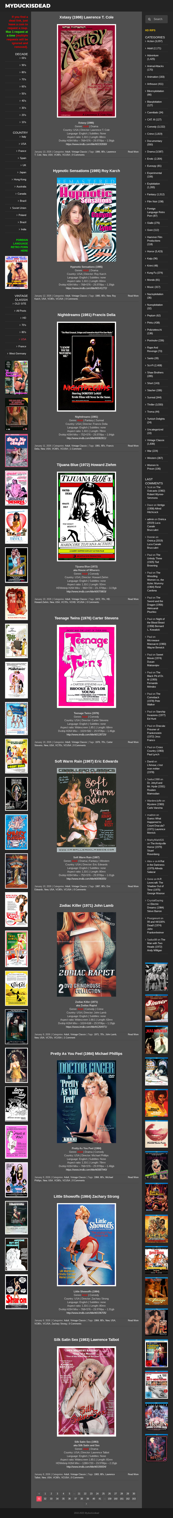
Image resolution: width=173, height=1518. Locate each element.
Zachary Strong (59, 1323)
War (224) (152, 450)
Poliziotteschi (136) (154, 331)
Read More (133, 151)
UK (24, 165)
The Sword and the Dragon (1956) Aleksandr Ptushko (155, 604)
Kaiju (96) (152, 258)
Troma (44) (153, 411)
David (150, 761)
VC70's (64, 602)
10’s (24, 122)
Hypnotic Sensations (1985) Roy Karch (86, 171)
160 (115, 1498)
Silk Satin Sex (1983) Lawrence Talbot (86, 1339)
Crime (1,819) (154, 133)
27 (115, 1493)
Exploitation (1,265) (153, 185)
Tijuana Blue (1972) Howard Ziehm (86, 465)
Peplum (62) (154, 315)
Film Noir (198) (155, 201)
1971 (96, 1034)
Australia (21, 186)
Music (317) (153, 287)
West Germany (17, 353)
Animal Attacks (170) (155, 68)
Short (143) (153, 383)
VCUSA (66, 155)
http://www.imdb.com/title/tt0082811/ (86, 438)
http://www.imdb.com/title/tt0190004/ (86, 1466)
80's (103, 151)
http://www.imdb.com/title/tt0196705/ (86, 1312)
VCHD (72, 602)
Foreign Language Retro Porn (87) (156, 212)
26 (109, 1493)
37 (75, 1498)
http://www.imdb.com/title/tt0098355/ (86, 878)
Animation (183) (156, 76)
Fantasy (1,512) (156, 194)
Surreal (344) (154, 397)
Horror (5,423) (155, 251)
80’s (24, 72)
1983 (96, 1474)
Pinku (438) (153, 322)
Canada (22, 193)
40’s (24, 100)
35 (63, 1498)
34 (57, 1498)
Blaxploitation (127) (154, 103)
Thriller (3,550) (155, 404)
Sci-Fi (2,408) (154, 365)
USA (50, 155)
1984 (96, 1177)
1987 (97, 886)
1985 (97, 296)
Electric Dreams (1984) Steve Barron (155, 908)
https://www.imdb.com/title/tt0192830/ (86, 144)
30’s (24, 107)
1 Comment (75, 449)
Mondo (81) (153, 279)
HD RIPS (150, 30)
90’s (24, 65)
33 (51, 1498)
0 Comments (78, 155)
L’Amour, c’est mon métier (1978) (155, 769)
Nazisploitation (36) (155, 296)
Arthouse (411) (155, 83)
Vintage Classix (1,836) (155, 442)
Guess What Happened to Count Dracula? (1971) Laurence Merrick (156, 825)
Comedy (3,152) (156, 126)
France (22, 150)
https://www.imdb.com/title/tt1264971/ (86, 1026)
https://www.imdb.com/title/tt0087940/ (86, 1169)
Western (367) (155, 458)
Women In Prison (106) (154, 467)
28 (121, 1493)
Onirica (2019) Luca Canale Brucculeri (155, 544)
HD (108, 599)
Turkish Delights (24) (156, 420)
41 (100, 1498)
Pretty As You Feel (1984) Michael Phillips (86, 1053)
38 (81, 1498)
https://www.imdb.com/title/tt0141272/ (86, 288)
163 (134, 1498)
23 (91, 1493)
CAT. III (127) (154, 119)
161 (121, 1498)
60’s (24, 86)
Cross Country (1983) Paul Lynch (155, 751)
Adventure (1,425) (152, 57)
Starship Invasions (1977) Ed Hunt (156, 715)
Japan (22, 172)
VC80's (57, 155)
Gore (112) (153, 230)
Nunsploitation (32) (155, 306)
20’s (24, 114)
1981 (97, 445)
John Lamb (110, 1034)
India (23, 229)
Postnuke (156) (155, 340)
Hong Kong (20, 179)
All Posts (21, 310)
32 (45, 1498)
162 (128, 1498)
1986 (97, 151)
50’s (24, 93)
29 (128, 1493)
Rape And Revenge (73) (154, 349)
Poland (22, 215)
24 (97, 1493)
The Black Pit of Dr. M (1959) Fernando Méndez (155, 679)
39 (87, 1498)
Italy (24, 136)
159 (109, 1498)
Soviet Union (19, 207)
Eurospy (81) (154, 165)
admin (150, 519)
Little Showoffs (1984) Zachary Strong (86, 1196)
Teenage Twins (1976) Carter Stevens (86, 618)
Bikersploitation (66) (155, 93)
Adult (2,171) (154, 48)
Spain (23, 158)
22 (85, 1493)
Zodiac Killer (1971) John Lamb (86, 905)
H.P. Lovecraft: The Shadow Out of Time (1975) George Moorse (156, 886)
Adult (67, 151)
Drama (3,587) (155, 151)
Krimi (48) (152, 265)
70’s (24, 79)
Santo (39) (153, 358)
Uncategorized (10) (155, 431)
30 (134, 1493)
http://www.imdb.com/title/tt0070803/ (86, 591)
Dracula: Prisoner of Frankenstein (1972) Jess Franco (156, 733)
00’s (24, 57)
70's (103, 599)
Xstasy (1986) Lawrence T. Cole (86, 17)
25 (103, 1493)
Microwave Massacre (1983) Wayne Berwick (156, 644)
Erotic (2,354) (154, 158)
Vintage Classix (79, 151)
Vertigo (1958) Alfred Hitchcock (156, 509)
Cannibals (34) (155, 112)
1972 (97, 599)
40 (94, 1498)
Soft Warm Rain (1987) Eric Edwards (86, 761)
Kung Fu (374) (155, 272)
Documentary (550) (154, 142)
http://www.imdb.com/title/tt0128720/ (86, 734)
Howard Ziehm (41, 602)
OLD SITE (20, 303)
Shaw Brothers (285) (155, 374)
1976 (97, 742)
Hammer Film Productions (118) (154, 241)
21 (79, 1493)
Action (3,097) (155, 41)
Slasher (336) (154, 390)
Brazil (23, 200)
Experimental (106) (154, 175)
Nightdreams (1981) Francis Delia (86, 315)
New (45, 155)
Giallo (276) (153, 222)
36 (69, 1498)
